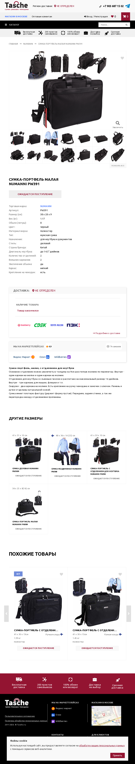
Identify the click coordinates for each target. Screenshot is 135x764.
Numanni (28, 44)
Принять (117, 755)
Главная (13, 44)
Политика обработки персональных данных (26, 721)
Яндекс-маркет (64, 708)
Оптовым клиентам (42, 16)
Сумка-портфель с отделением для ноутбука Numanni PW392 (104, 471)
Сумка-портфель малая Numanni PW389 (25, 523)
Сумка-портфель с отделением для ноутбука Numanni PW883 (36, 630)
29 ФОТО (54, 641)
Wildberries (60, 357)
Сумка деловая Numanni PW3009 (25, 470)
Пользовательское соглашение (20, 716)
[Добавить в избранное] (121, 58)
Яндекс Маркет (22, 357)
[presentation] (6, 613)
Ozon (42, 357)
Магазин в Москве (16, 16)
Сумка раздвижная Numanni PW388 (66, 470)
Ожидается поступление (35, 194)
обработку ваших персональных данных (102, 745)
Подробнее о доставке (107, 333)
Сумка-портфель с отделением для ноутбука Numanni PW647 (95, 630)
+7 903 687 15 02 (113, 6)
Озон (58, 715)
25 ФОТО (113, 641)
